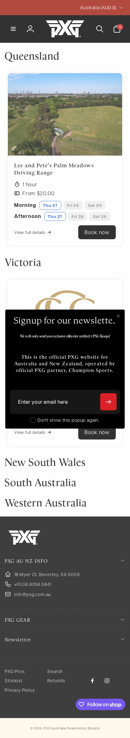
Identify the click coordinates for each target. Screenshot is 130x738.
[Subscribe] (108, 401)
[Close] (118, 316)
